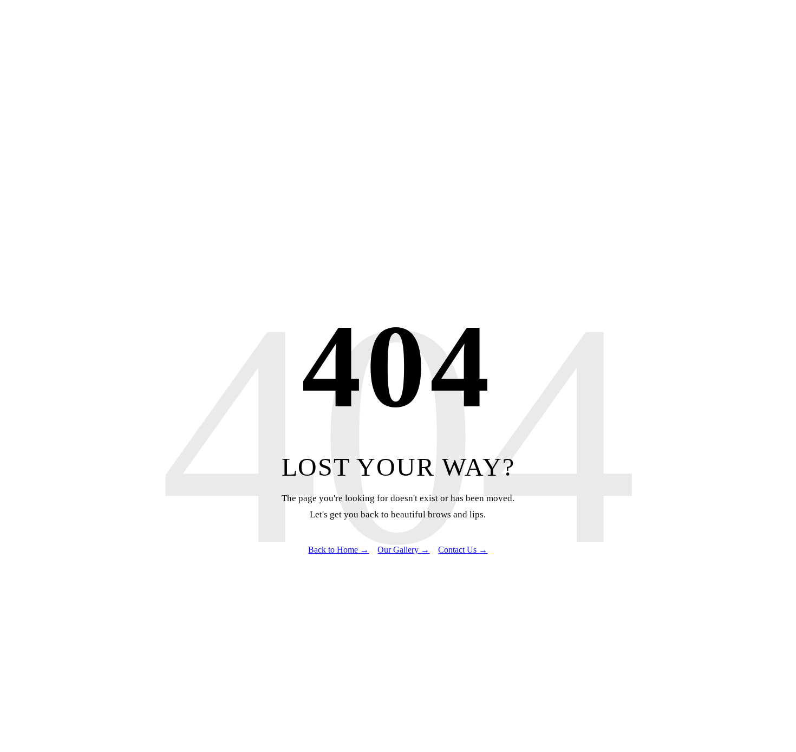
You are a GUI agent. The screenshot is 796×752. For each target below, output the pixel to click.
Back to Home (338, 549)
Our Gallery (403, 549)
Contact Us (462, 549)
